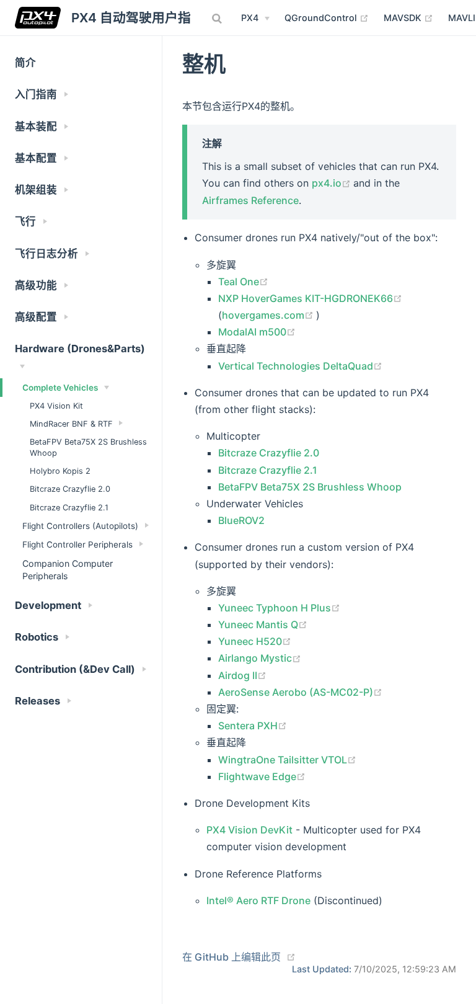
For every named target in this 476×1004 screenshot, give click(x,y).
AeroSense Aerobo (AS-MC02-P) (300, 692)
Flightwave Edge (262, 776)
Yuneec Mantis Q (262, 624)
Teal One (243, 281)
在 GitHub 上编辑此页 (231, 957)
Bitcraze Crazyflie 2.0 (70, 489)
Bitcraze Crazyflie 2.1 (69, 507)
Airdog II (242, 675)
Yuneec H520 (254, 641)
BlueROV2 (241, 520)
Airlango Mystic (259, 658)
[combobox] (218, 18)
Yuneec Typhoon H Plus (279, 608)
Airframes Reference (250, 200)
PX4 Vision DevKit (249, 830)
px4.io (332, 183)
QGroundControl (326, 17)
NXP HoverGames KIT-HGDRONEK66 (310, 298)
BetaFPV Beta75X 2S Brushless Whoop (88, 447)
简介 (25, 62)
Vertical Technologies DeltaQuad (300, 366)
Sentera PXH (252, 725)
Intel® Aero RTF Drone (258, 900)
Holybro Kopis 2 (60, 471)
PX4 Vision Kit (56, 406)
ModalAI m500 (257, 332)
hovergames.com (269, 315)
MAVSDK (408, 17)
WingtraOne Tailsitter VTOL (287, 759)
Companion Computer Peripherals (67, 569)
